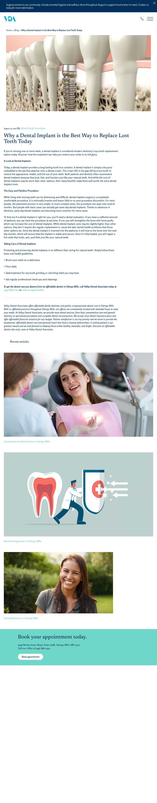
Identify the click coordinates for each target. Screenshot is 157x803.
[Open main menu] (150, 18)
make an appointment (32, 289)
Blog (16, 30)
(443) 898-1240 (11, 289)
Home (9, 30)
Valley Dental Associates (33, 128)
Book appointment (30, 656)
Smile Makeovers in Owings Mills (21, 618)
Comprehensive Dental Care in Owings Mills (27, 441)
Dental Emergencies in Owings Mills (22, 541)
